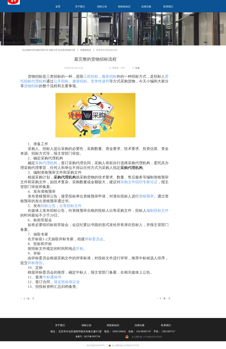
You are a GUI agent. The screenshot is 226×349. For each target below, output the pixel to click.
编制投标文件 (157, 210)
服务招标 (109, 76)
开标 (79, 248)
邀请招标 (79, 81)
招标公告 (48, 206)
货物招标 (31, 86)
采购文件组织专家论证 (138, 182)
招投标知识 (85, 50)
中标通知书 (52, 277)
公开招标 (61, 81)
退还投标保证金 (67, 282)
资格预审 (146, 196)
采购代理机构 (46, 163)
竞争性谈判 (100, 81)
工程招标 (90, 76)
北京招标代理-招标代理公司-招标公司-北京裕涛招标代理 (48, 50)
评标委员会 (94, 239)
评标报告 (35, 263)
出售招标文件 (70, 206)
